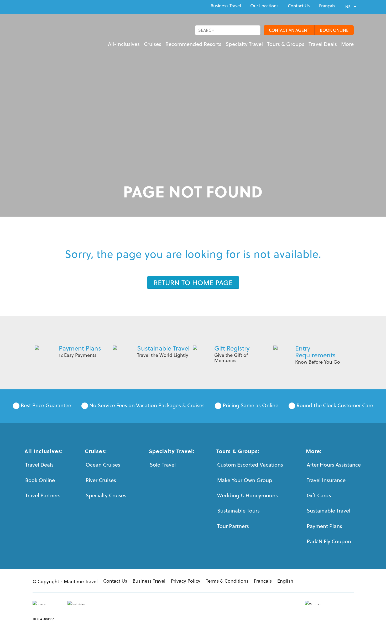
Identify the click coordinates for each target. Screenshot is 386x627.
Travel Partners (42, 495)
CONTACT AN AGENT (289, 30)
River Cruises (101, 480)
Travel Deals (39, 464)
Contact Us (299, 6)
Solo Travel (163, 464)
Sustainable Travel (163, 348)
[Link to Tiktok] (70, 6)
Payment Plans (80, 348)
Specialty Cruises (106, 495)
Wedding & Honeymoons (247, 495)
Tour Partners (233, 526)
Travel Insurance (326, 480)
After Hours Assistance (334, 464)
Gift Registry (231, 348)
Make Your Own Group (244, 480)
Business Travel (226, 6)
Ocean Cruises (103, 464)
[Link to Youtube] (46, 6)
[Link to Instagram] (58, 6)
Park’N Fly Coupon (329, 541)
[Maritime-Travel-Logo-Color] (64, 35)
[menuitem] (226, 6)
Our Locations (264, 6)
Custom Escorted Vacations (250, 464)
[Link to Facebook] (34, 6)
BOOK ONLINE (334, 30)
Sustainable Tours (238, 510)
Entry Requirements (315, 351)
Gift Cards (319, 495)
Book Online (40, 480)
